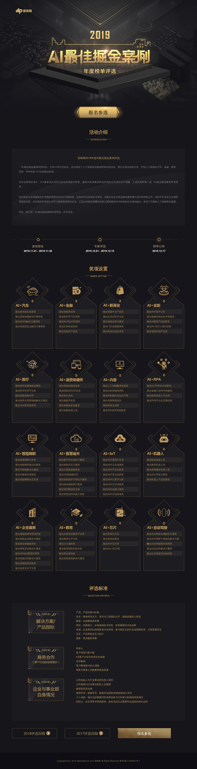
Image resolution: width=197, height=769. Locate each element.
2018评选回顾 (34, 733)
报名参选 (144, 733)
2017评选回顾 (87, 733)
